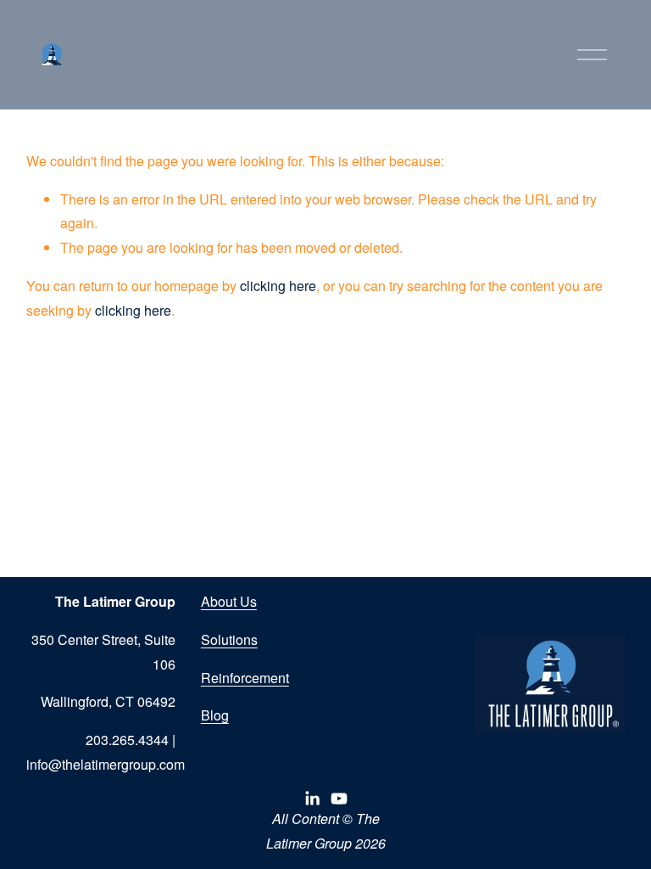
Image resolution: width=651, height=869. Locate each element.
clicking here (278, 285)
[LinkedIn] (311, 798)
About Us (229, 601)
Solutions (229, 639)
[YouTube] (339, 798)
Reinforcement (245, 677)
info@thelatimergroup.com (105, 764)
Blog (215, 715)
